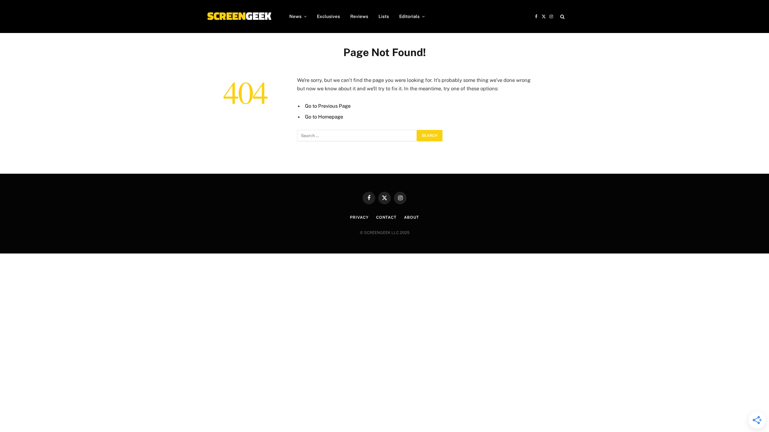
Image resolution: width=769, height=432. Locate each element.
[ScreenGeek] (239, 16)
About (411, 217)
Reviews (359, 16)
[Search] (562, 16)
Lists (383, 16)
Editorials (409, 16)
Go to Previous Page (328, 106)
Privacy (359, 217)
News (295, 16)
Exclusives (328, 16)
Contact (386, 217)
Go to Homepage (324, 117)
